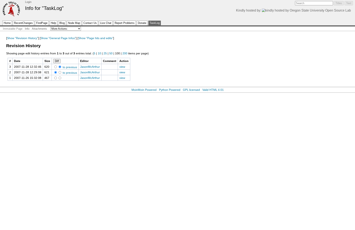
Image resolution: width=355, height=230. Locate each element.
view (122, 66)
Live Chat (105, 23)
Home (7, 23)
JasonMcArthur (90, 66)
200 (124, 53)
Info (27, 28)
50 (111, 53)
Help (53, 23)
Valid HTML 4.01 (213, 89)
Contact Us (90, 23)
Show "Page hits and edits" (95, 38)
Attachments (39, 28)
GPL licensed (191, 89)
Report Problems (125, 23)
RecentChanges (23, 23)
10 (99, 53)
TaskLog (155, 23)
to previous (69, 67)
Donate (142, 23)
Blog (62, 23)
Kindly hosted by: (249, 10)
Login (28, 2)
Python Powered (169, 89)
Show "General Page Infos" (58, 38)
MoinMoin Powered (144, 89)
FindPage (41, 23)
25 (105, 53)
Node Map (74, 23)
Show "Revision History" (22, 38)
